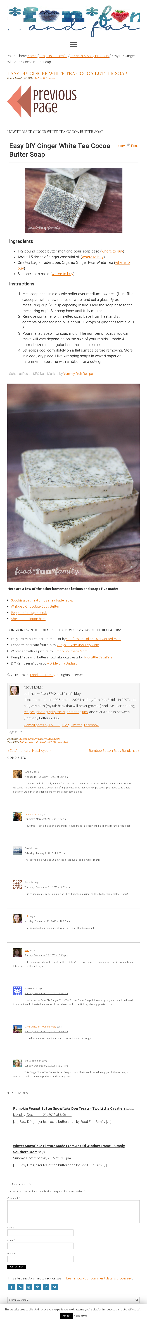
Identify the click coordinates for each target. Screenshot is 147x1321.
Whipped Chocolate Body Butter (35, 606)
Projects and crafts (52, 739)
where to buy (112, 251)
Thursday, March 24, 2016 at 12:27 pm (46, 818)
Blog (65, 724)
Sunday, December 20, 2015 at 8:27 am (46, 1065)
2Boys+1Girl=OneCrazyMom (78, 644)
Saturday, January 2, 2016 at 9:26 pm (45, 853)
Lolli (27, 916)
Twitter (76, 724)
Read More (80, 1315)
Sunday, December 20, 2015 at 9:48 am (46, 993)
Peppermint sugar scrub (29, 612)
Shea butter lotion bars (28, 618)
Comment (13, 1198)
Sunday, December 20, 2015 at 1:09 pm (46, 955)
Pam (27, 950)
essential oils (62, 742)
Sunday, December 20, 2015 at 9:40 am (46, 1031)
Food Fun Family (73, 18)
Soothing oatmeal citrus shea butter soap (42, 600)
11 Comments (49, 78)
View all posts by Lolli (42, 724)
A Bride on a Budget (62, 663)
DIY (54, 742)
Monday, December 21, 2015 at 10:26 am (47, 921)
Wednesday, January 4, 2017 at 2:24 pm (47, 776)
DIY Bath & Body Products (30, 739)
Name (11, 1227)
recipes (29, 711)
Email (11, 1240)
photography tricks (50, 711)
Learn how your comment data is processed (99, 1278)
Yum (121, 146)
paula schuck (32, 814)
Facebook (91, 724)
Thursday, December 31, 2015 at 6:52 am (47, 887)
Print (134, 145)
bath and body (26, 742)
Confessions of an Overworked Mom (93, 638)
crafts (36, 742)
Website (11, 1253)
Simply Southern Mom (70, 651)
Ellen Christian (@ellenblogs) (40, 1026)
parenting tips (77, 711)
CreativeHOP (46, 742)
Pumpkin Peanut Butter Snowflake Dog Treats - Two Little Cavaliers (69, 1108)
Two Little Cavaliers (97, 657)
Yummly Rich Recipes (78, 374)
